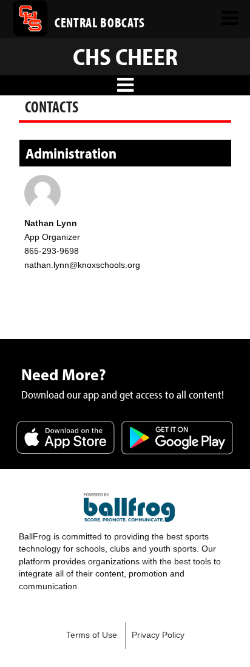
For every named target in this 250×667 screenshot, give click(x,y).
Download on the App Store (65, 438)
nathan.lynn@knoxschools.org (82, 265)
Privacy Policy (158, 635)
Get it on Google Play (177, 438)
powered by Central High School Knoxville (129, 507)
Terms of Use (91, 635)
